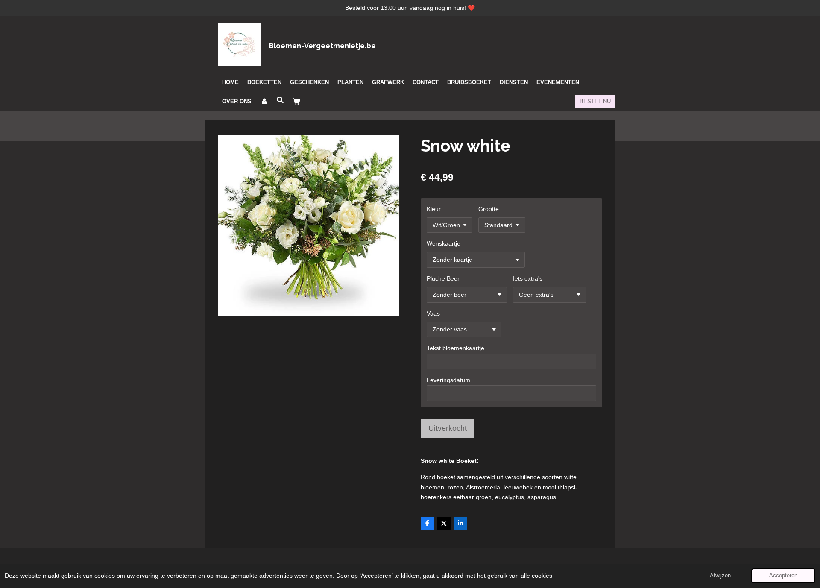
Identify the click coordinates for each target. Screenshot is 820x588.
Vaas (433, 313)
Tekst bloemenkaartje (455, 348)
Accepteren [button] (783, 576)
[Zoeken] (280, 100)
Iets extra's (527, 278)
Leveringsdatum (448, 380)
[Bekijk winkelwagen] (296, 101)
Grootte (488, 208)
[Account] (264, 101)
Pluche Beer (443, 278)
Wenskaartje (443, 243)
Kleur (434, 208)
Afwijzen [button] (720, 576)
